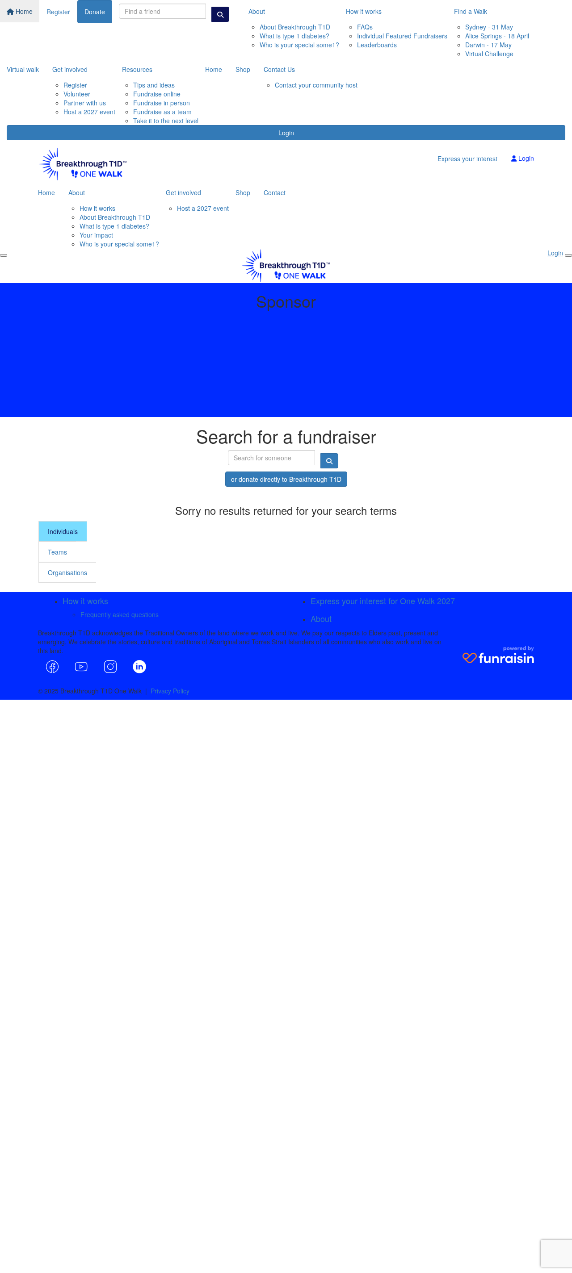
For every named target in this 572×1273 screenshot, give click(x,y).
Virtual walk (23, 69)
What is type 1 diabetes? (294, 35)
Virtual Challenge (489, 53)
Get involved (70, 69)
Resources (137, 69)
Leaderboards (377, 44)
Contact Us (279, 69)
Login (286, 132)
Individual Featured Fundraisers (402, 35)
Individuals (63, 531)
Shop (243, 69)
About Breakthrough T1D (295, 26)
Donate (94, 11)
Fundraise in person (161, 102)
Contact (275, 192)
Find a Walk (470, 11)
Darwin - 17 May (488, 44)
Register (58, 11)
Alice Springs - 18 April (497, 35)
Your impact (96, 234)
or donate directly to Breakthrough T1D (286, 479)
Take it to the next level (165, 120)
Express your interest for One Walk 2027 (383, 600)
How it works (364, 11)
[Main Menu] (3, 255)
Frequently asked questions (119, 614)
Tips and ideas (154, 84)
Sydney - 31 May (489, 26)
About (256, 11)
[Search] (220, 14)
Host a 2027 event (89, 111)
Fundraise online (157, 93)
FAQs (365, 26)
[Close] (568, 255)
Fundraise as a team (162, 111)
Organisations (67, 572)
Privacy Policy (170, 690)
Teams (57, 551)
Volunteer (76, 93)
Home (23, 11)
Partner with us (84, 102)
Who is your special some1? (299, 44)
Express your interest (467, 158)
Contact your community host (316, 84)
